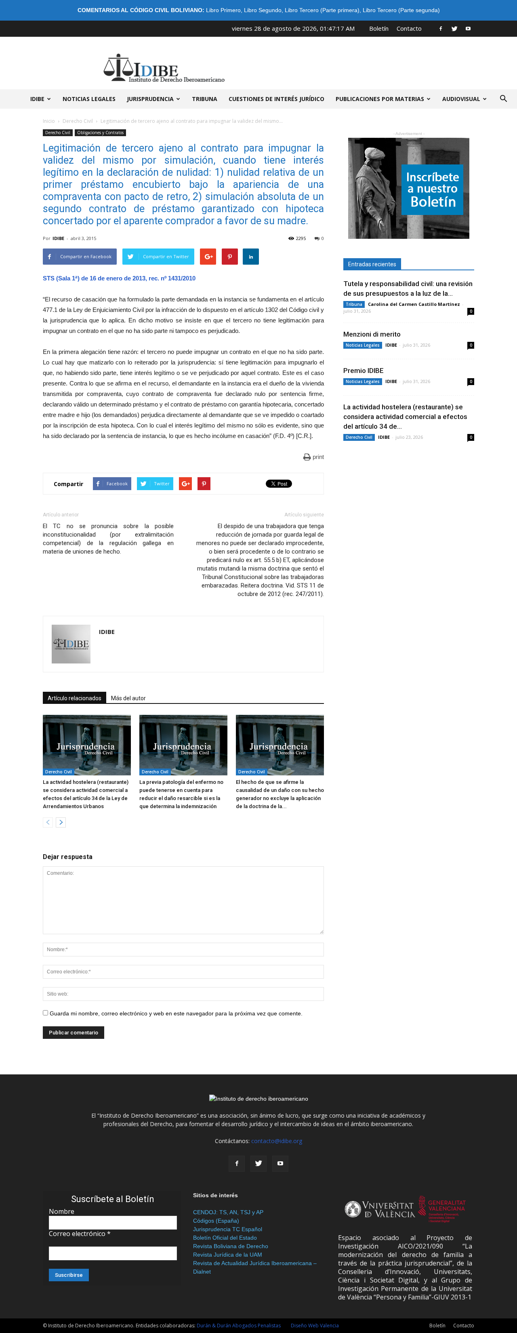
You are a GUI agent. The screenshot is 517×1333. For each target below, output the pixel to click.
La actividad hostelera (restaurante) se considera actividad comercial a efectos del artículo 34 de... (405, 416)
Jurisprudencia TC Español (227, 1229)
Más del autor (128, 698)
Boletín (379, 28)
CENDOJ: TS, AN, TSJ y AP (228, 1212)
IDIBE (37, 99)
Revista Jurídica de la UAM (227, 1254)
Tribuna (204, 99)
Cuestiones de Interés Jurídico (276, 99)
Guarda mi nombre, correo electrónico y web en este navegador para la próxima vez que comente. (176, 1013)
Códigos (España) (216, 1220)
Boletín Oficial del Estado (225, 1237)
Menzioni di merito (372, 334)
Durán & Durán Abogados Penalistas (239, 1325)
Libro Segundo (263, 10)
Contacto (409, 28)
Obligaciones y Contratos (100, 132)
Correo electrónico (80, 1233)
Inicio (49, 121)
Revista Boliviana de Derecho (230, 1246)
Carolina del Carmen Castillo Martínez (414, 304)
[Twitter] (454, 28)
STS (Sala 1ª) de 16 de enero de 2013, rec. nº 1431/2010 (119, 278)
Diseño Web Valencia (315, 1325)
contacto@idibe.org (276, 1141)
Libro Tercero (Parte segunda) (401, 10)
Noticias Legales (363, 345)
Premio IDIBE (363, 370)
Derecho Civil (78, 121)
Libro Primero (223, 10)
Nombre (61, 1211)
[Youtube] (468, 28)
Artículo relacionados (74, 698)
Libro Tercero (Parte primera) (322, 10)
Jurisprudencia (150, 99)
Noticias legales (89, 99)
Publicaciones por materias (380, 99)
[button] (503, 99)
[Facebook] (441, 28)
